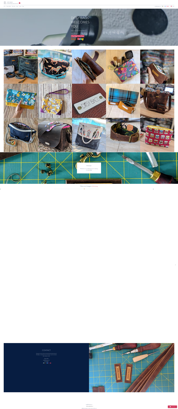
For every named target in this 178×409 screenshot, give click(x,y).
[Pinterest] (167, 6)
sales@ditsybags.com (158, 6)
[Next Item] (175, 265)
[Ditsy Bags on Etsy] (163, 6)
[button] (19, 3)
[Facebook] (165, 6)
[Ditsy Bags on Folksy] (162, 6)
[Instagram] (166, 6)
